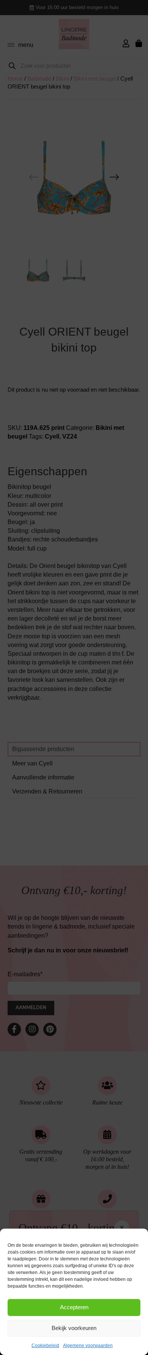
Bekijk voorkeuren (74, 1328)
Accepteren (74, 1307)
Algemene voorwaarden (88, 1345)
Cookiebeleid (45, 1345)
